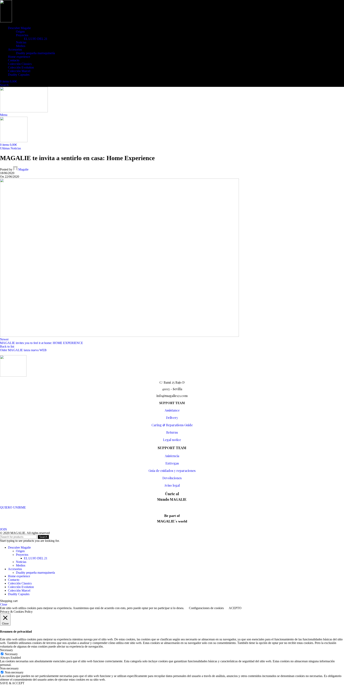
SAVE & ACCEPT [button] (12, 683)
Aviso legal (172, 485)
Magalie (23, 169)
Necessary (11, 654)
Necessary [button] (6, 650)
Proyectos (22, 35)
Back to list (7, 346)
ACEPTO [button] (235, 608)
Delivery (172, 418)
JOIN (3, 529)
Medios (20, 46)
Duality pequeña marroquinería (35, 53)
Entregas (172, 463)
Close (3, 604)
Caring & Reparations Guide (172, 425)
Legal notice (172, 440)
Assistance (172, 410)
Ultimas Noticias (10, 148)
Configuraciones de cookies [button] (206, 608)
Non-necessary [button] (9, 668)
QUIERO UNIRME (13, 507)
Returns (172, 432)
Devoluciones (172, 478)
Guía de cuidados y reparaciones (172, 470)
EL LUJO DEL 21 (35, 38)
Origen (20, 31)
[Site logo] (6, 21)
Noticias (21, 42)
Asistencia (172, 456)
